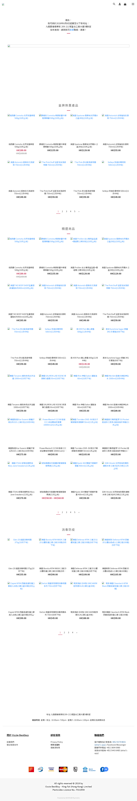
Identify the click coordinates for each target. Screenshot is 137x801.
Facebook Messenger (116, 744)
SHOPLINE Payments (73, 798)
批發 (96, 750)
